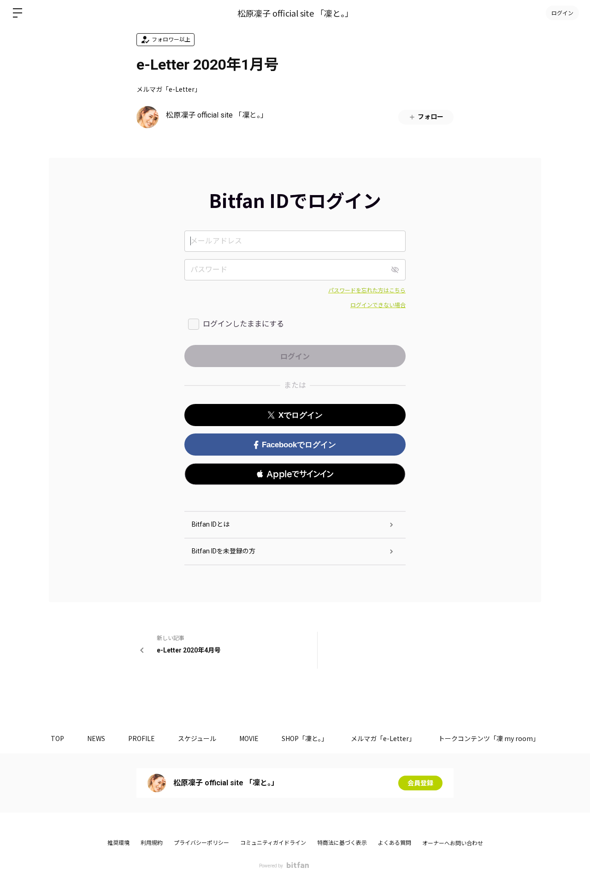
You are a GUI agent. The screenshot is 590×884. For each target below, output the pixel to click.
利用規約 (152, 843)
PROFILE (141, 738)
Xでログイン (300, 415)
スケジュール (197, 738)
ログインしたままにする (243, 324)
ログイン (562, 13)
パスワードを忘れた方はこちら (367, 290)
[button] (295, 474)
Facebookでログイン (299, 444)
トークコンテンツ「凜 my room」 (488, 738)
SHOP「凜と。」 (305, 738)
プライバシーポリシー (201, 843)
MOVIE (249, 738)
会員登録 (420, 783)
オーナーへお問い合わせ (452, 843)
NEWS (96, 738)
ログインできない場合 (378, 305)
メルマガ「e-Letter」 (168, 89)
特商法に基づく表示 (342, 843)
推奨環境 (118, 843)
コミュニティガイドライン (273, 843)
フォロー (430, 116)
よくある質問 (394, 843)
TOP (57, 738)
